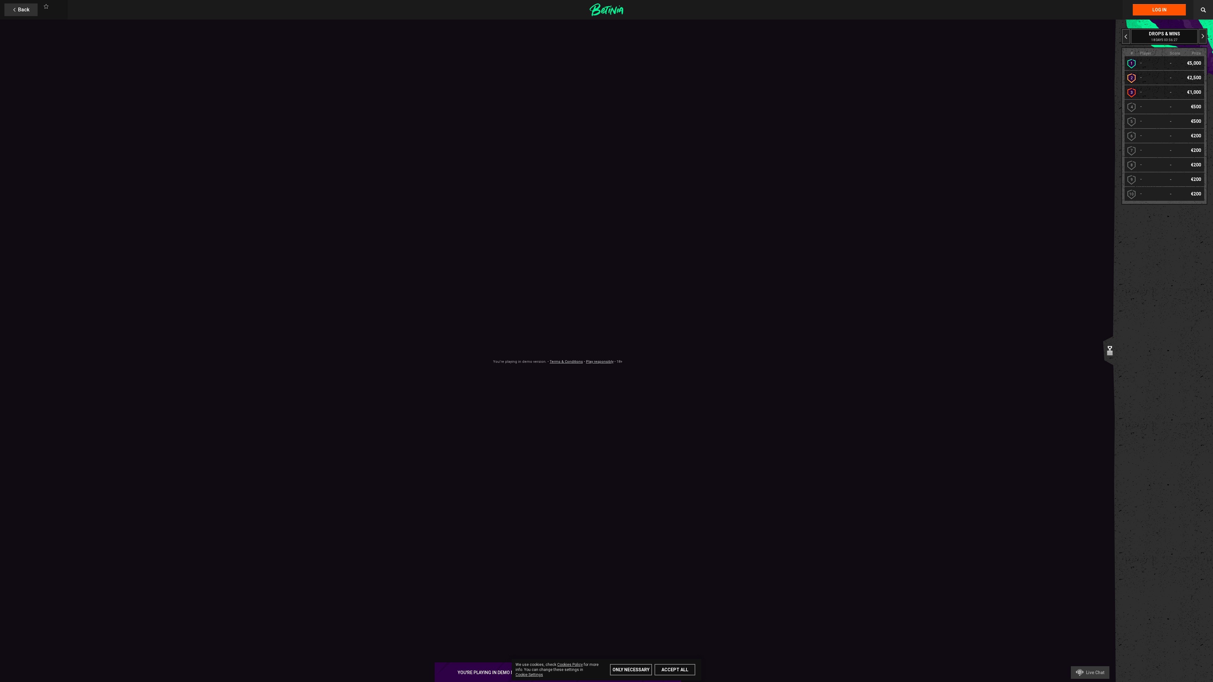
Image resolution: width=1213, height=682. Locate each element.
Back (23, 10)
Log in (1159, 9)
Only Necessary (631, 669)
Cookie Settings (529, 675)
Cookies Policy (570, 664)
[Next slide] (1202, 36)
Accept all (674, 669)
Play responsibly (599, 362)
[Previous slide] (1126, 36)
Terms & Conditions (566, 362)
